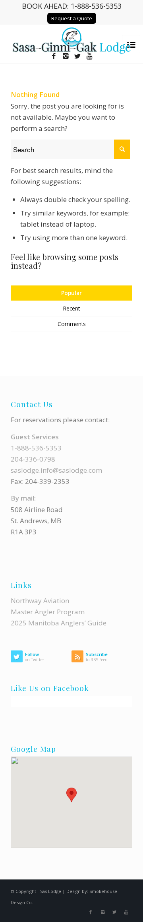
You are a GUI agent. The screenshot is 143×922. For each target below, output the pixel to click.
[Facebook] (54, 56)
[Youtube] (89, 56)
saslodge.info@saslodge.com (56, 470)
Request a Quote (71, 18)
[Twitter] (77, 56)
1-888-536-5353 (96, 6)
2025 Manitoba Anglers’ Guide (58, 622)
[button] (71, 795)
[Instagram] (66, 56)
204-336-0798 (33, 459)
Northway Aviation (40, 600)
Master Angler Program (48, 611)
